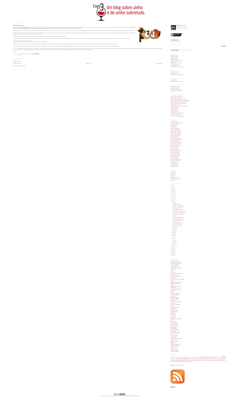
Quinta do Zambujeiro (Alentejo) (176, 159)
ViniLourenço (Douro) (174, 166)
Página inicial (88, 63)
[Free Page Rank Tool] (173, 387)
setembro (174, 230)
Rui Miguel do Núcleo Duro (175, 178)
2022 (173, 185)
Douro (200, 358)
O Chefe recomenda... (174, 110)
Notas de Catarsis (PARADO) (175, 304)
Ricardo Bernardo (174, 327)
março (174, 240)
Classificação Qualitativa (175, 65)
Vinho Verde (176, 361)
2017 (173, 193)
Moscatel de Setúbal (188, 360)
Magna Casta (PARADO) (175, 299)
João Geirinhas (173, 174)
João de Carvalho (23, 53)
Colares (192, 358)
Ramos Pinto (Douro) (174, 162)
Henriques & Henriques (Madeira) (176, 131)
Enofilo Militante (173, 287)
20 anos (200, 357)
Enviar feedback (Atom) (21, 65)
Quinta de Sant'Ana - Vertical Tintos (179, 210)
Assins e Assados (173, 269)
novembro (174, 227)
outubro (174, 229)
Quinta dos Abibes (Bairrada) (175, 160)
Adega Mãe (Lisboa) (174, 121)
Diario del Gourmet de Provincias (176, 282)
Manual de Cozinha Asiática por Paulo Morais (178, 103)
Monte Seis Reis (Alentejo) (175, 141)
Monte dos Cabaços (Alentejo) (176, 143)
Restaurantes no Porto (174, 325)
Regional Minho (198, 360)
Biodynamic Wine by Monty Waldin (177, 96)
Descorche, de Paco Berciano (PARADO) (177, 279)
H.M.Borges (224, 358)
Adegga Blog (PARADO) (175, 265)
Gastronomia (220, 358)
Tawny (218, 360)
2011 (173, 245)
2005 (173, 255)
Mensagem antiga (159, 63)
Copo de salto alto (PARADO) (176, 276)
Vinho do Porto (186, 361)
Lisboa (178, 360)
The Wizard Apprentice (174, 341)
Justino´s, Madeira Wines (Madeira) (177, 139)
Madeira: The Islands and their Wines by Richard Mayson (180, 100)
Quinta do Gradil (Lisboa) (175, 153)
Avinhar (172, 270)
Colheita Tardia (196, 358)
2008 (173, 250)
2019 (173, 190)
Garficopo (172, 292)
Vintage (191, 361)
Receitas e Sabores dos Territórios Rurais (177, 116)
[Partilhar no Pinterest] (38, 53)
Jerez (171, 360)
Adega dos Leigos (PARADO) (175, 263)
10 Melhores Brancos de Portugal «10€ (177, 66)
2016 (173, 195)
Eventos (213, 358)
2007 (173, 252)
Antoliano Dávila (173, 171)
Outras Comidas (173, 314)
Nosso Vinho (173, 303)
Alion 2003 (174, 215)
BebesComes (173, 272)
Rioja (208, 360)
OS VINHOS (173, 313)
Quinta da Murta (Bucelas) (175, 149)
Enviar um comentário (17, 61)
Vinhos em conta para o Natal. (178, 207)
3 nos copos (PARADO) (174, 260)
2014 (173, 198)
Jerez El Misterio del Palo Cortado (176, 81)
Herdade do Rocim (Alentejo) (175, 135)
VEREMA (172, 342)
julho (174, 233)
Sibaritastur (172, 334)
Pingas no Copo (173, 317)
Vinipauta (172, 348)
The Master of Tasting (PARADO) (176, 338)
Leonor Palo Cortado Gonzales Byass (179, 206)
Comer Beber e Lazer (174, 275)
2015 (173, 196)
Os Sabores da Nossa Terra (175, 111)
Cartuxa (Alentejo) (174, 126)
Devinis (172, 280)
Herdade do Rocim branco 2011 (178, 219)
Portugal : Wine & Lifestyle (175, 114)
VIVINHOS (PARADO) (174, 349)
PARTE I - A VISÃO (174, 55)
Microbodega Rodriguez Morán (176, 301)
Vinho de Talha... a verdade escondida (177, 74)
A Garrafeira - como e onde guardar (176, 61)
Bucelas (190, 358)
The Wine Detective (174, 340)
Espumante (210, 358)
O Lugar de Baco (173, 308)
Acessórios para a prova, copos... (176, 63)
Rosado (210, 360)
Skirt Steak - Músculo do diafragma (176, 90)
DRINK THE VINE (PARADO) (176, 283)
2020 (173, 188)
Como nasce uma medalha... (175, 71)
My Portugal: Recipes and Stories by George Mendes (179, 106)
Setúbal (215, 360)
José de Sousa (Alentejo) (175, 136)
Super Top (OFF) (173, 337)
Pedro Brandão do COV (174, 177)
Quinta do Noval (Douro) (175, 156)
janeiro (174, 243)
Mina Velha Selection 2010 (177, 225)
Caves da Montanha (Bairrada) (176, 129)
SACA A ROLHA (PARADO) (175, 332)
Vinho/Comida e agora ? (177, 222)
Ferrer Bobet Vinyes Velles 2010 (178, 214)
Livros (181, 360)
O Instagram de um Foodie (175, 307)
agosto (174, 232)
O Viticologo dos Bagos (175, 310)
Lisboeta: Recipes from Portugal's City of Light (178, 99)
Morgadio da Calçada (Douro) (176, 145)
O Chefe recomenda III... (175, 108)
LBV (173, 360)
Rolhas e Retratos (174, 331)
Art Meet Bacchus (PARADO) (175, 267)
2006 (173, 253)
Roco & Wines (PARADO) (175, 330)
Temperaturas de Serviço (175, 59)
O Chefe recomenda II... (174, 107)
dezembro (174, 203)
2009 (173, 248)
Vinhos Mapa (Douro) (174, 165)
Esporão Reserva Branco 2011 (178, 220)
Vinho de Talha (181, 361)
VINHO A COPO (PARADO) (175, 344)
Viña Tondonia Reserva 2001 (177, 209)
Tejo (220, 360)
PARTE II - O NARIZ (174, 56)
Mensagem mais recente (17, 63)
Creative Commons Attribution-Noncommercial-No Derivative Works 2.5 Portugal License (124, 395)
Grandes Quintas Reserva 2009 (178, 223)
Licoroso (175, 360)
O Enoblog (172, 306)
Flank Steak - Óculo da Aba (175, 86)
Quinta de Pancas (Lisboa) (175, 152)
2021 (173, 187)
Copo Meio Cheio (174, 277)
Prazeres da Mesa (173, 321)
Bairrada (178, 358)
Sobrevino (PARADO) (174, 335)
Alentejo (224, 357)
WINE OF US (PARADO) (175, 351)
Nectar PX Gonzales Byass (177, 204)
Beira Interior (182, 358)
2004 (203, 357)
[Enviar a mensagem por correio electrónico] (32, 53)
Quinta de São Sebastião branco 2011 (179, 217)
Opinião (193, 360)
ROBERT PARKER (174, 328)
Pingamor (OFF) (173, 315)
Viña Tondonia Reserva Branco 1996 (179, 212)
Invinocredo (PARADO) (175, 294)
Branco (187, 358)
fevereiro (174, 242)
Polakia (172, 320)
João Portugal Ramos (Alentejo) (176, 138)
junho (174, 235)
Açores (175, 358)
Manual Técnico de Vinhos (175, 104)
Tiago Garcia (173, 180)
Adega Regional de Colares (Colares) (177, 122)
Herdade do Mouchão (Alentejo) (176, 133)
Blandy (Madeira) (174, 125)
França (216, 358)
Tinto (222, 360)
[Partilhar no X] (36, 53)
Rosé (213, 360)
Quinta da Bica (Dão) (174, 148)
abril (174, 238)
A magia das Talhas (174, 80)
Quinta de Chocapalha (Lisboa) (176, 150)
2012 (173, 201)
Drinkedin (172, 284)
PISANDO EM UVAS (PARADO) (176, 318)
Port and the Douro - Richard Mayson (177, 113)
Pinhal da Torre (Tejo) (174, 146)
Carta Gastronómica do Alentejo (176, 97)
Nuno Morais (173, 175)
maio (174, 237)
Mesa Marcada (173, 300)
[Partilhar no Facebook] (37, 53)
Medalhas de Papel (174, 73)
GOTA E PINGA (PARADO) (175, 293)
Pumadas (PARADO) (174, 323)
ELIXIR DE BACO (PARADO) (176, 286)
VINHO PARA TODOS (174, 347)
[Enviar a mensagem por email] (33, 53)
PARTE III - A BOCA (174, 58)
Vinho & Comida (173, 62)
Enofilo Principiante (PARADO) (176, 289)
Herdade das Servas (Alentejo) (176, 132)
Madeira (183, 360)
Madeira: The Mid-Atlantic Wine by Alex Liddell (179, 101)
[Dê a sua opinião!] (34, 53)
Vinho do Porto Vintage (175, 345)
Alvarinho (172, 358)
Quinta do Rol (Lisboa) (174, 158)
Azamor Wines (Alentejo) (175, 124)
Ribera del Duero (204, 360)
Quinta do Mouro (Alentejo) (175, 155)
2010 (173, 247)
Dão (203, 358)
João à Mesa (173, 296)
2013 (173, 200)
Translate (178, 41)
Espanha (205, 358)
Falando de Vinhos (174, 290)
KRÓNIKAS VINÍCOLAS (175, 297)
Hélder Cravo (173, 173)
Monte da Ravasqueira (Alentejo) (176, 142)
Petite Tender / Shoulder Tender (176, 89)
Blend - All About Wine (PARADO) (176, 273)
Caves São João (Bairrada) (175, 128)
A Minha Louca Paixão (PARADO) (176, 262)
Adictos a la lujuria (174, 266)
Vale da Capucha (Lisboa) (175, 163)
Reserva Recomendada (174, 324)
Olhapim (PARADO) (174, 311)
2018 (173, 191)
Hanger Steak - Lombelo (175, 88)
